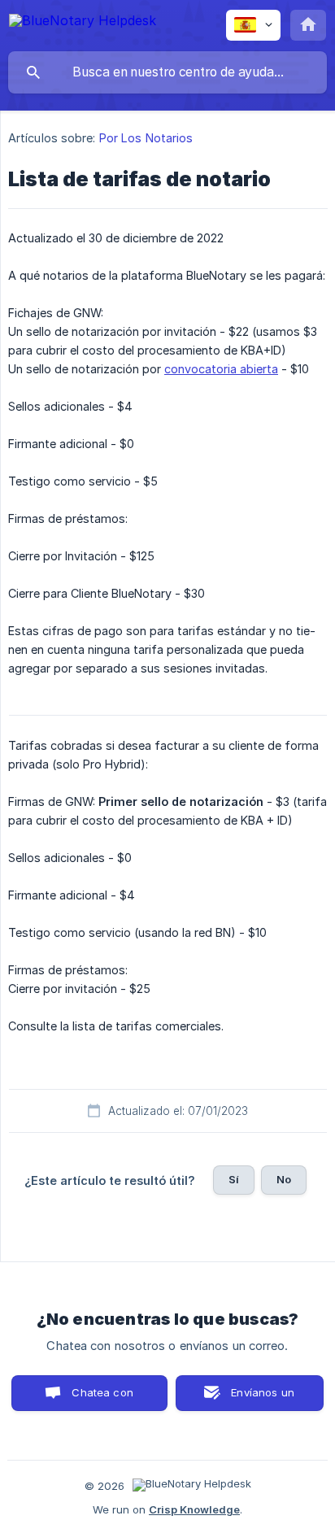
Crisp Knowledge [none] (194, 1509)
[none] (82, 23)
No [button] (283, 1179)
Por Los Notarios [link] (146, 138)
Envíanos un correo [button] (262, 1398)
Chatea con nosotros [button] (100, 1398)
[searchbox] (167, 72)
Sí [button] (233, 1179)
